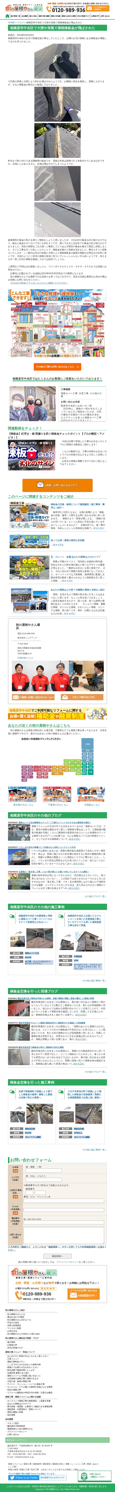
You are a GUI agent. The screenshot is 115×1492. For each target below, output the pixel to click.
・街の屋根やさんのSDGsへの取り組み (22, 1334)
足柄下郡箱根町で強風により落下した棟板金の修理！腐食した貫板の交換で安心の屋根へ (35, 1094)
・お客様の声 (11, 1345)
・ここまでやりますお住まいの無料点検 (23, 1364)
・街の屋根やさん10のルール (18, 1320)
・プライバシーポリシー (16, 1431)
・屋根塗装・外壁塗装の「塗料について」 (24, 1409)
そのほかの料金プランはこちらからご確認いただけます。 (39, 283)
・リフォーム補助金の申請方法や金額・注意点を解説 (28, 1392)
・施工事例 (10, 1342)
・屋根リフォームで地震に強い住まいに (23, 1376)
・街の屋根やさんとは (15, 1314)
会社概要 (25, 16)
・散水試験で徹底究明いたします (20, 1370)
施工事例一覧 (15, 16)
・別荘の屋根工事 (13, 1390)
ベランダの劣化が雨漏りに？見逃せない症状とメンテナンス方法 (47, 847)
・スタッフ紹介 (12, 1423)
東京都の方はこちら (23, 805)
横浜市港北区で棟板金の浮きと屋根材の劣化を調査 (41, 1047)
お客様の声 (95, 16)
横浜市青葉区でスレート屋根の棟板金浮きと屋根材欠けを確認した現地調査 (52, 1023)
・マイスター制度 (13, 1328)
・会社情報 (10, 1415)
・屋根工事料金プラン (15, 1362)
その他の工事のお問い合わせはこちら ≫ (57, 366)
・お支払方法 (11, 1331)
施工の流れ (33, 16)
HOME (11, 22)
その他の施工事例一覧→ (94, 980)
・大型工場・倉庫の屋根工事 (18, 1381)
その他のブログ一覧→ (96, 896)
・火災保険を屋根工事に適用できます (22, 1378)
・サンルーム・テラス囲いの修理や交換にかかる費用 (28, 1387)
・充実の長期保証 (13, 1325)
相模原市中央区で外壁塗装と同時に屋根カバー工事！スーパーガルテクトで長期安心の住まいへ (35, 919)
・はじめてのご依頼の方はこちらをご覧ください (27, 1356)
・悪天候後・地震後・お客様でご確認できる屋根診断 (28, 1406)
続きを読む (99, 528)
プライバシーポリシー (67, 1262)
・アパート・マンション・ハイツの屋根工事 (25, 1384)
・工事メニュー (12, 1359)
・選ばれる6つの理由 (14, 1317)
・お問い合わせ (12, 1434)
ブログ (20, 22)
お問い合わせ (105, 16)
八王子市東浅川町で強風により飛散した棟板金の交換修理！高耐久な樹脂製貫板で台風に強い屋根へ (84, 1094)
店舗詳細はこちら (25, 658)
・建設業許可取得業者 (15, 1426)
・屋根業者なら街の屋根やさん (19, 1429)
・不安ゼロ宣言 (12, 1322)
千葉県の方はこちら (58, 805)
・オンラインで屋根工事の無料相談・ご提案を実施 (27, 1401)
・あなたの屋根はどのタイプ (18, 1404)
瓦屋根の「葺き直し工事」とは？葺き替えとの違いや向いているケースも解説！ (54, 872)
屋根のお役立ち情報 (69, 16)
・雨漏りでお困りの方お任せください (22, 1367)
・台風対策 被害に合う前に (17, 1373)
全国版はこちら (92, 805)
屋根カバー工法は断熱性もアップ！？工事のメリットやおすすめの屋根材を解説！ (55, 822)
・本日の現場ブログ (14, 1348)
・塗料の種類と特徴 (14, 1412)
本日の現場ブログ (83, 16)
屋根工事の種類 (44, 16)
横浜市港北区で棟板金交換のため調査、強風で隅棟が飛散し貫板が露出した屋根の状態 (56, 998)
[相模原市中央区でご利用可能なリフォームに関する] (57, 714)
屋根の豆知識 (55, 16)
